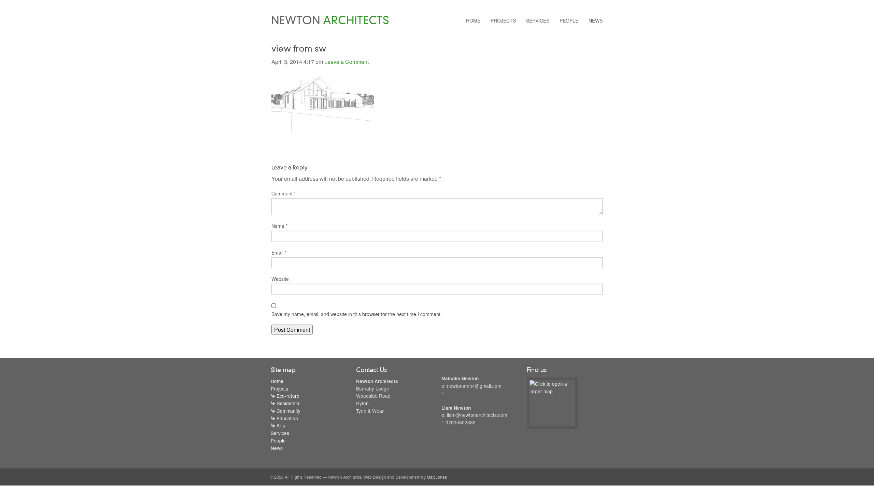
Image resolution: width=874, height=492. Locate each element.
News (596, 20)
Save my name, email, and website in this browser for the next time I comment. (356, 314)
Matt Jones (437, 477)
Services (537, 20)
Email (278, 252)
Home (473, 20)
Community (288, 410)
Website (280, 278)
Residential (288, 403)
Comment (283, 193)
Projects (503, 20)
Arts (281, 425)
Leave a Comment (346, 62)
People (569, 20)
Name (279, 225)
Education (287, 418)
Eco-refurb (288, 395)
